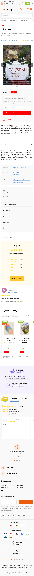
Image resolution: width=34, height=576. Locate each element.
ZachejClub (20, 485)
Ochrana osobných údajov (9, 567)
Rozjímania (16, 172)
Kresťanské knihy (14, 20)
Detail (27, 3)
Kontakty (3, 485)
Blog (2, 490)
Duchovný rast (16, 174)
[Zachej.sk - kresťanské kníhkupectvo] (7, 10)
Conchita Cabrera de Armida (8, 40)
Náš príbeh (20, 487)
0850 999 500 (10, 468)
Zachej (5, 20)
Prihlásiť (26, 501)
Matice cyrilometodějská (19, 167)
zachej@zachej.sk (12, 473)
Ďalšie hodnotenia (14, 401)
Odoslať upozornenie (18, 113)
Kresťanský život (24, 20)
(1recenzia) (30, 40)
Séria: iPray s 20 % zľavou (9, 339)
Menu (31, 10)
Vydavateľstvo (4, 487)
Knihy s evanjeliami (18, 182)
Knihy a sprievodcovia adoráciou (21, 180)
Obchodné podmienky (9, 565)
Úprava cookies (20, 569)
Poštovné (12, 569)
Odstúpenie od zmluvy (25, 567)
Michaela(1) (11, 288)
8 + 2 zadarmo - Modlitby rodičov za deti (24, 340)
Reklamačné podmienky (24, 565)
